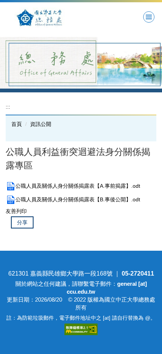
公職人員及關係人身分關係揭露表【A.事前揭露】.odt (77, 186)
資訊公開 (40, 124)
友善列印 (16, 211)
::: (8, 107)
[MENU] (148, 17)
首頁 (16, 124)
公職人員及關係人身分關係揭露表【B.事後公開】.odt (77, 199)
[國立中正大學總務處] (55, 18)
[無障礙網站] (81, 328)
